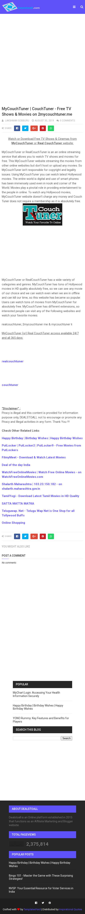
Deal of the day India (16, 465)
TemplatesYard (32, 909)
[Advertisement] (42, 59)
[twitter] (43, 903)
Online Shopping (13, 523)
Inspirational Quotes (70, 909)
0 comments (67, 120)
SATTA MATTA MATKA (18, 503)
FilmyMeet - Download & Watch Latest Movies (34, 457)
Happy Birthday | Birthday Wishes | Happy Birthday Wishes (42, 438)
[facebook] (36, 903)
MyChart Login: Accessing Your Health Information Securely (36, 694)
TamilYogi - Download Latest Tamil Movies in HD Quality (40, 496)
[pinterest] (49, 903)
